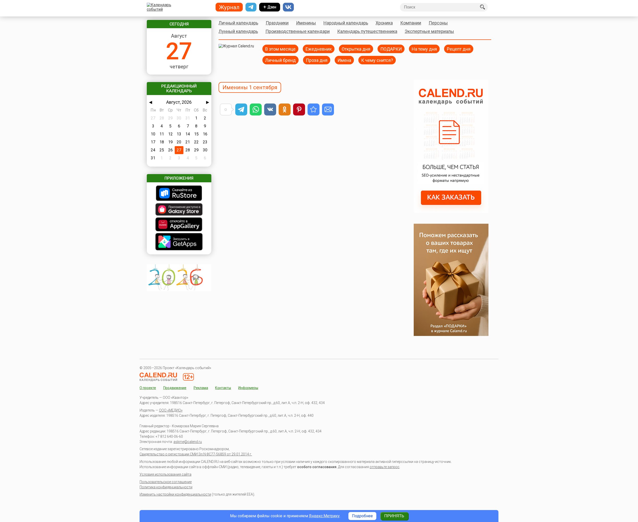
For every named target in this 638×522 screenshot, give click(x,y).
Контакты (223, 387)
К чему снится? (377, 60)
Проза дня (316, 60)
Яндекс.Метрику (324, 516)
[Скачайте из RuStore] (179, 194)
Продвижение (174, 387)
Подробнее (362, 516)
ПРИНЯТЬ (394, 516)
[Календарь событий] (178, 7)
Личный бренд (280, 60)
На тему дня (424, 48)
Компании (410, 22)
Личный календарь (238, 22)
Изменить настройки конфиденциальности (175, 494)
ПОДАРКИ (391, 48)
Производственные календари (297, 31)
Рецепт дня (459, 48)
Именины (306, 22)
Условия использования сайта (165, 474)
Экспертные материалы (429, 31)
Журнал (229, 7)
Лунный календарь (238, 31)
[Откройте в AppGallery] (179, 224)
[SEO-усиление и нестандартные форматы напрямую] (451, 211)
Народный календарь (345, 22)
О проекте (148, 387)
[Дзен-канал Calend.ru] (269, 7)
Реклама (201, 387)
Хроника (384, 22)
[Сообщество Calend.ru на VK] (288, 7)
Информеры (248, 387)
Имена (344, 60)
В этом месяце (280, 48)
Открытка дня (356, 48)
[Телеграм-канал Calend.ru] (250, 7)
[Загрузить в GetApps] (179, 242)
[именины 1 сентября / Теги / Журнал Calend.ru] (313, 109)
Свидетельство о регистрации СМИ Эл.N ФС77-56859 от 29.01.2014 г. (196, 454)
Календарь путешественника (367, 31)
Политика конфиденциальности (166, 487)
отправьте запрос (384, 467)
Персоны (438, 22)
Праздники (277, 22)
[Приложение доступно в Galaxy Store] (179, 210)
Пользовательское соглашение (166, 482)
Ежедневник (319, 48)
